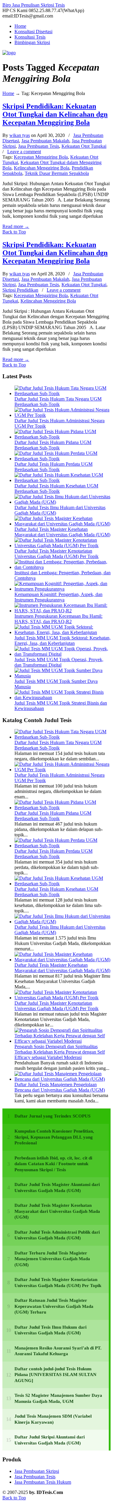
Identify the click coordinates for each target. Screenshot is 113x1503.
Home (8, 93)
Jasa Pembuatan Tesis (38, 146)
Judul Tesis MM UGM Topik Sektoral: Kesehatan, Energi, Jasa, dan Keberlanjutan (62, 640)
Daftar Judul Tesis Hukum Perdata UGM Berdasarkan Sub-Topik (53, 466)
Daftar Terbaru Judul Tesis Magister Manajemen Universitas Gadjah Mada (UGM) (52, 1259)
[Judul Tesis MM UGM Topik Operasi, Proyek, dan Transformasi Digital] (62, 654)
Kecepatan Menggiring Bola (41, 157)
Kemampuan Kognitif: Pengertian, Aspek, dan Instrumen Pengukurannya (58, 597)
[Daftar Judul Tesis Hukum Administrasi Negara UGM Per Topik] (62, 415)
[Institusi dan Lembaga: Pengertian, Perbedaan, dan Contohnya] (62, 567)
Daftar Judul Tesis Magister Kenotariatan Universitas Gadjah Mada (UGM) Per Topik (56, 553)
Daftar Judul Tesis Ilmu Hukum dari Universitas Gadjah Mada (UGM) (50, 1330)
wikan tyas (19, 135)
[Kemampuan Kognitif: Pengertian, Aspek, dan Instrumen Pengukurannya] (62, 588)
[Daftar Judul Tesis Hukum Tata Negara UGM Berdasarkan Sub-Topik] (62, 393)
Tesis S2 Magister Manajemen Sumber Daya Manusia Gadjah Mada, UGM (58, 1398)
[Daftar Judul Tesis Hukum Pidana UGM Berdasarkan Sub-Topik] (62, 436)
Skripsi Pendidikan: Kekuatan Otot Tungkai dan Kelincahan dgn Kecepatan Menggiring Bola (55, 114)
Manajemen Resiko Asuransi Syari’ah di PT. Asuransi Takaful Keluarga (58, 1351)
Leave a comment (24, 151)
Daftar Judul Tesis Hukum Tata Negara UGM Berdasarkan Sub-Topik (58, 401)
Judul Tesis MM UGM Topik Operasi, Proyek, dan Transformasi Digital (58, 662)
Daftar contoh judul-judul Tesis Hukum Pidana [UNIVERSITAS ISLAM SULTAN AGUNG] (55, 1374)
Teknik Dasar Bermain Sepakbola (57, 173)
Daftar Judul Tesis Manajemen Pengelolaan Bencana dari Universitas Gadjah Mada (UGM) (59, 1087)
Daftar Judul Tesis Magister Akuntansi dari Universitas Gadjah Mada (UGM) (57, 1187)
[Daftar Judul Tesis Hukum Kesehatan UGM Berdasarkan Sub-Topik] (62, 480)
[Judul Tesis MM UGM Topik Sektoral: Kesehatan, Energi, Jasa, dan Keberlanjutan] (62, 632)
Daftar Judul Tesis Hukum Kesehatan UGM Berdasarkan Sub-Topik (56, 488)
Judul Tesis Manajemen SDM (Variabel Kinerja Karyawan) (53, 1419)
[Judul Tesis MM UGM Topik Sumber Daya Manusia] (62, 675)
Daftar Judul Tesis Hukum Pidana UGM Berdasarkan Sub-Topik (52, 445)
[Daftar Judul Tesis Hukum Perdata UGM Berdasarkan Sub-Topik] (62, 458)
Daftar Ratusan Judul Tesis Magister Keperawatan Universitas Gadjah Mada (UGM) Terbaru (53, 1306)
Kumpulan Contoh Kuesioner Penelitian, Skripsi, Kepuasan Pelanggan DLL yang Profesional (54, 1137)
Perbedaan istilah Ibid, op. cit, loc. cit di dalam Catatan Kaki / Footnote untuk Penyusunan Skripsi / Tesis (53, 1164)
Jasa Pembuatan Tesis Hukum (42, 1482)
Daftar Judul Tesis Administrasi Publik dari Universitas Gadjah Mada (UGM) (57, 1235)
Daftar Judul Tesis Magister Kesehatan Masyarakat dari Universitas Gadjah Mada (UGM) (62, 532)
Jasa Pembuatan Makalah (45, 140)
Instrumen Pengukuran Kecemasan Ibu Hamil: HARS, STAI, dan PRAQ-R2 (58, 619)
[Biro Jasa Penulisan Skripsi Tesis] (9, 52)
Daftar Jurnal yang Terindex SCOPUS (52, 1116)
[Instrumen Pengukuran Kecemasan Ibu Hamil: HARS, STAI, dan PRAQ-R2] (62, 610)
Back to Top (14, 231)
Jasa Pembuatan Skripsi (36, 1471)
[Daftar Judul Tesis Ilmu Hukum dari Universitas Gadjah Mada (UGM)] (62, 502)
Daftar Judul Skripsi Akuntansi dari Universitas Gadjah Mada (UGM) (49, 1440)
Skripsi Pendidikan (20, 290)
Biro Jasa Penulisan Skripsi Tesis (33, 5)
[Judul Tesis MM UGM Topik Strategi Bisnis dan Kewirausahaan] (62, 697)
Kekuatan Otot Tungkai (83, 146)
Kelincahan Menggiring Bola (41, 167)
